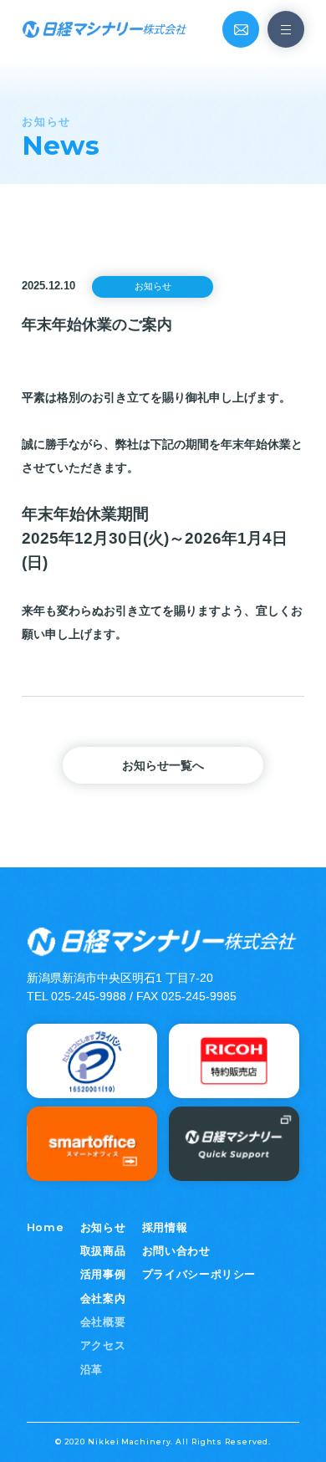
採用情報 (165, 1228)
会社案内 (103, 1299)
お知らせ (103, 1228)
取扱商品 (103, 1251)
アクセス (103, 1346)
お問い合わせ (176, 1251)
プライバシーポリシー (199, 1275)
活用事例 (103, 1275)
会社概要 (103, 1322)
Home (45, 1227)
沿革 (91, 1370)
